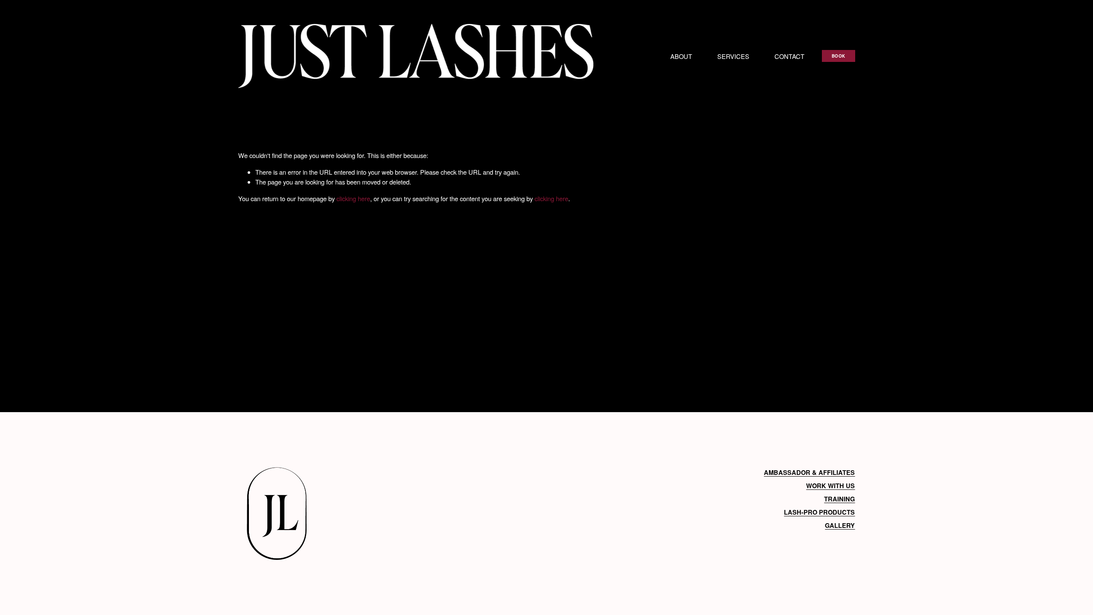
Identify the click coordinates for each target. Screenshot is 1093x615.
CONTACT (789, 56)
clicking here (353, 198)
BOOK (838, 56)
